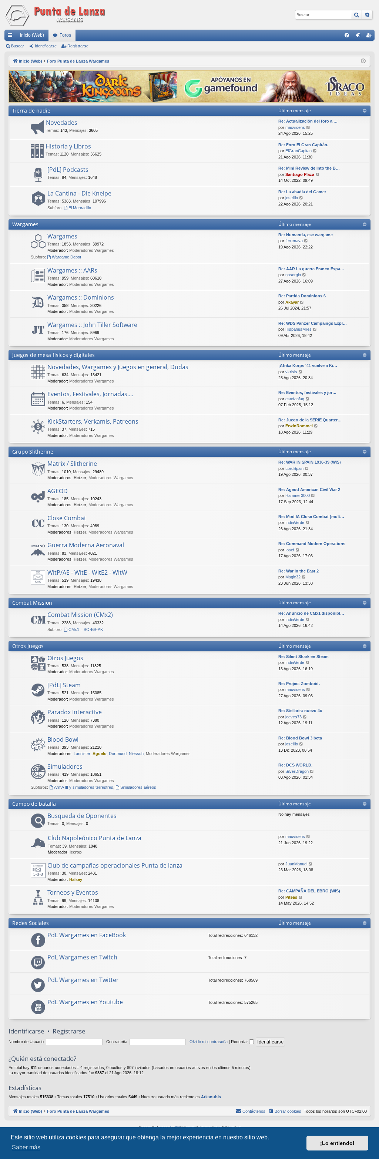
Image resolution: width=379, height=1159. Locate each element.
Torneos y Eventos (72, 892)
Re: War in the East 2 (298, 571)
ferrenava (294, 240)
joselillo (291, 198)
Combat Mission (32, 602)
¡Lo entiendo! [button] (337, 1143)
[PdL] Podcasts (67, 170)
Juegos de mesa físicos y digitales (53, 354)
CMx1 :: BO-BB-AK (85, 629)
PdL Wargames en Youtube (85, 1002)
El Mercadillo (79, 208)
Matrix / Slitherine (72, 464)
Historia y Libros (68, 146)
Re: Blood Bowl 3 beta (300, 738)
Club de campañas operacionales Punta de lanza (114, 865)
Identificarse (46, 46)
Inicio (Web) (32, 35)
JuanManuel (296, 864)
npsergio (293, 275)
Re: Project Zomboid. (299, 683)
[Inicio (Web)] (56, 15)
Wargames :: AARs (72, 270)
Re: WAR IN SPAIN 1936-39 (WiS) (309, 462)
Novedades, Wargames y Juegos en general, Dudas (117, 367)
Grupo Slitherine (32, 451)
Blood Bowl (62, 739)
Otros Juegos (28, 645)
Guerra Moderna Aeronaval (85, 545)
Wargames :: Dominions (80, 297)
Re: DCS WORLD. (295, 765)
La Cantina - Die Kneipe (79, 193)
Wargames (25, 224)
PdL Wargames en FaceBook (86, 935)
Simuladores (65, 766)
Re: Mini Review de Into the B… (309, 168)
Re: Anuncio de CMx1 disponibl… (311, 613)
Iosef (289, 550)
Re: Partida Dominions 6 (302, 296)
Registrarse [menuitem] (370, 37)
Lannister (82, 753)
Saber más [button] (26, 1147)
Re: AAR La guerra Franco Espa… (311, 269)
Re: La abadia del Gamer (302, 192)
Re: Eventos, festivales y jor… (307, 392)
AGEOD (57, 491)
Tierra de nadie (31, 110)
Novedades (61, 122)
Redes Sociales (30, 922)
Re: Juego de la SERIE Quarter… (310, 420)
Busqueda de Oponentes (82, 816)
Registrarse (77, 46)
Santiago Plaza (299, 174)
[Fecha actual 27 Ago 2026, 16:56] (363, 61)
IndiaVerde (294, 522)
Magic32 (293, 577)
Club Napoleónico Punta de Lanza (94, 838)
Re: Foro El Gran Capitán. (303, 145)
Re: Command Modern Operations (311, 543)
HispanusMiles (298, 329)
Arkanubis (211, 1097)
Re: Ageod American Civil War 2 (309, 489)
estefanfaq (294, 399)
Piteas (291, 897)
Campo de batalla (34, 803)
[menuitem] (346, 35)
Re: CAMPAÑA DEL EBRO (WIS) (309, 891)
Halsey (75, 879)
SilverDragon (297, 771)
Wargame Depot (66, 257)
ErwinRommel (299, 426)
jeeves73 (293, 717)
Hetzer (80, 477)
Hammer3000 (297, 495)
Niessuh (136, 753)
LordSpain (294, 468)
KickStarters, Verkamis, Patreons (92, 421)
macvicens (295, 127)
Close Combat (66, 518)
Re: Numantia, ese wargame (305, 235)
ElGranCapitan (298, 150)
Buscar (17, 46)
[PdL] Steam (64, 685)
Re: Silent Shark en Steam (303, 656)
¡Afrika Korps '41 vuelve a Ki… (307, 365)
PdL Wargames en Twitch (82, 957)
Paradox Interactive (74, 712)
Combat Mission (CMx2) (80, 615)
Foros (65, 35)
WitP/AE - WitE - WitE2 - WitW (87, 572)
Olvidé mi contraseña (209, 1041)
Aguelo (100, 753)
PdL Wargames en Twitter (83, 980)
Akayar (292, 302)
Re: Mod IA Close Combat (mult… (311, 516)
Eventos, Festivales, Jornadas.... (90, 394)
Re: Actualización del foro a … (308, 121)
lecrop (76, 852)
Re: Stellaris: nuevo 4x (300, 710)
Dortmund (118, 753)
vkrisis (291, 372)
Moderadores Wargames (91, 250)
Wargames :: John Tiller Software (92, 325)
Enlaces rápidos (11, 37)
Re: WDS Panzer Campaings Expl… (312, 323)
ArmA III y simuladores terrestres (83, 787)
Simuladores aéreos (138, 787)
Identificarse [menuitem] (359, 37)
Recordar (240, 1041)
